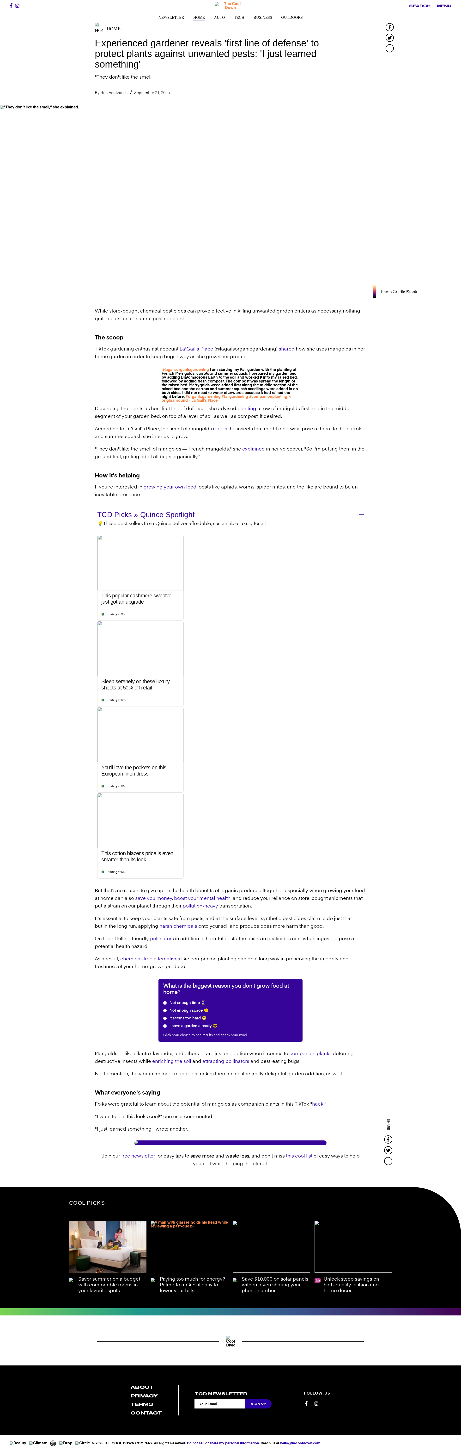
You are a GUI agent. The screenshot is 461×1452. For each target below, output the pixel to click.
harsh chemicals (178, 926)
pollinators (162, 939)
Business (263, 17)
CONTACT (146, 1413)
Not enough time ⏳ (187, 1003)
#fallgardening (235, 397)
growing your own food (170, 487)
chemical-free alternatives (150, 959)
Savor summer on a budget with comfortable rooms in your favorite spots (109, 1285)
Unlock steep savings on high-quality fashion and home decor (351, 1285)
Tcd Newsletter (220, 1394)
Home (199, 17)
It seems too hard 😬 (187, 1018)
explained (253, 449)
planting (246, 409)
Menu (444, 6)
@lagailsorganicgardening (185, 370)
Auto (219, 17)
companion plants (310, 1053)
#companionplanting (268, 397)
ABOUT (142, 1387)
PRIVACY (144, 1396)
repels (220, 429)
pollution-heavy (200, 906)
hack (317, 1104)
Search (420, 6)
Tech (239, 17)
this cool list (299, 1156)
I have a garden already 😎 (193, 1026)
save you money (153, 898)
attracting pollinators (225, 1061)
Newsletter (171, 17)
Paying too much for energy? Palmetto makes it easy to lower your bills (192, 1285)
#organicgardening (203, 397)
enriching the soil (171, 1061)
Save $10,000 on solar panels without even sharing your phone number (275, 1285)
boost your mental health (202, 898)
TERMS (142, 1404)
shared (287, 349)
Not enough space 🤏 (188, 1011)
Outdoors (292, 17)
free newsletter (138, 1156)
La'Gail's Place (196, 349)
